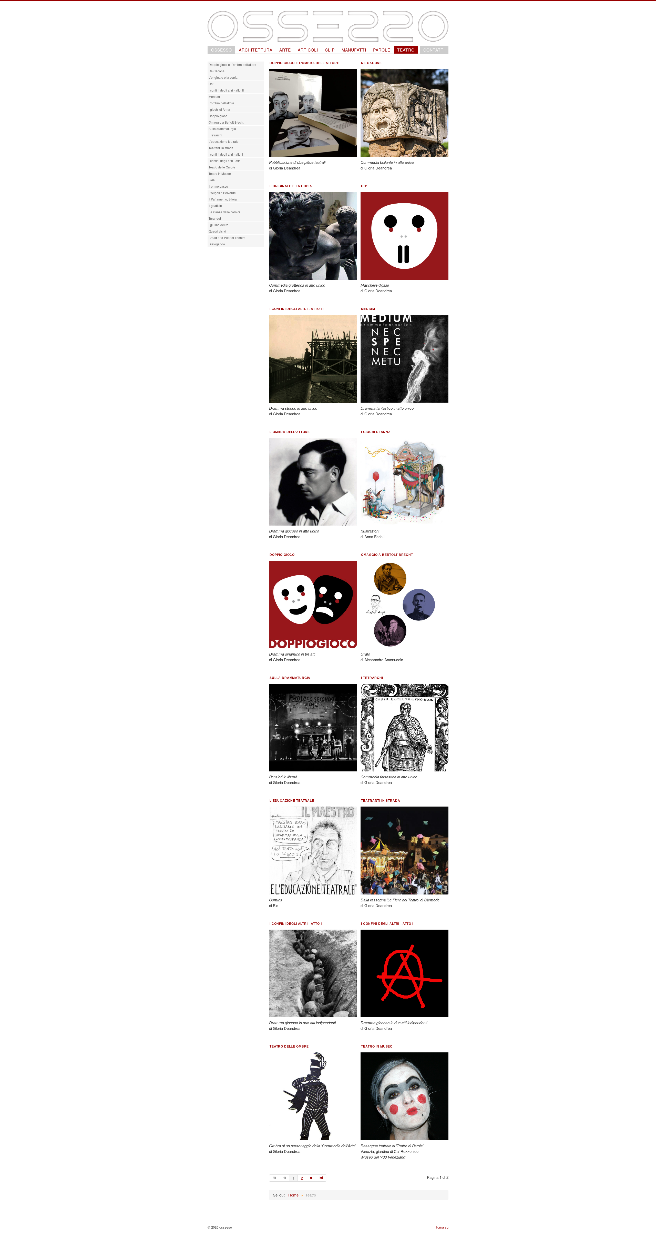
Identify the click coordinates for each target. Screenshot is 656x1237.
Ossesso (221, 50)
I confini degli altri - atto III (226, 90)
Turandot (215, 218)
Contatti (434, 50)
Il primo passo (218, 186)
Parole (381, 50)
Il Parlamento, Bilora (223, 199)
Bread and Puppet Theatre (227, 237)
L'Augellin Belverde (222, 192)
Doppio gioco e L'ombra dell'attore (232, 64)
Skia (212, 180)
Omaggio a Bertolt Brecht (226, 122)
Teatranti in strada (221, 148)
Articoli (308, 50)
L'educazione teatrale (224, 141)
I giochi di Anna (219, 109)
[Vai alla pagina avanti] (311, 1178)
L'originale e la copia (223, 77)
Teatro (406, 50)
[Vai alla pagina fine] (321, 1178)
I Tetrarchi (215, 135)
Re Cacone (216, 71)
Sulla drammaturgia (222, 128)
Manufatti (354, 50)
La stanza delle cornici (224, 212)
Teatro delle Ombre (222, 167)
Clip (330, 50)
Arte (285, 50)
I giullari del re (218, 225)
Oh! (211, 84)
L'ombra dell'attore (221, 103)
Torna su (442, 1227)
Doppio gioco (218, 116)
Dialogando (217, 244)
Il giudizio (215, 205)
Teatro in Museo (220, 173)
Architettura (255, 50)
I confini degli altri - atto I (225, 160)
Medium (214, 96)
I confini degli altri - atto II (226, 154)
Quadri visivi (217, 231)
